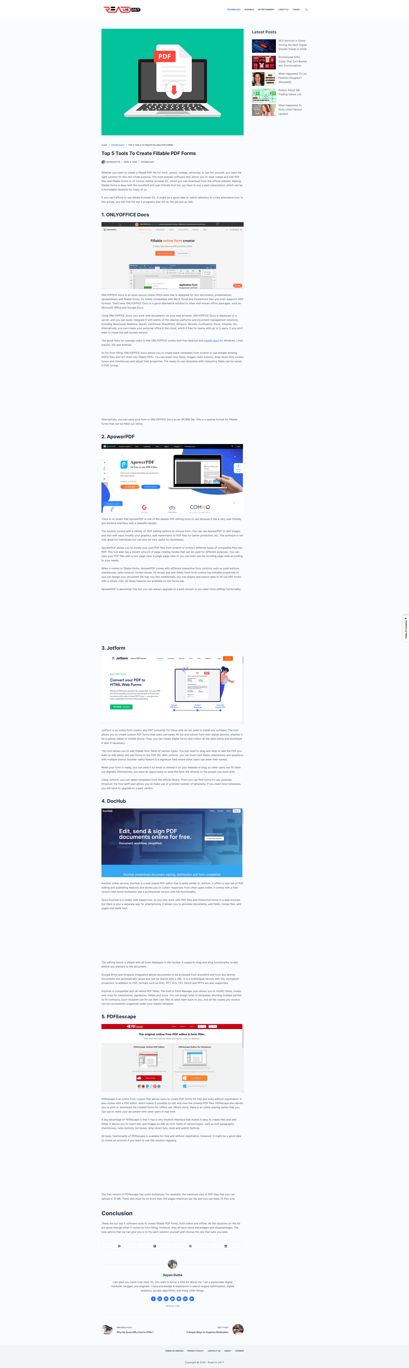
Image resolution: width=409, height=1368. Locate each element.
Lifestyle (283, 9)
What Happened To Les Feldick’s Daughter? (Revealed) (292, 78)
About (227, 1351)
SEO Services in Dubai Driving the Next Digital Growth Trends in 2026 (292, 45)
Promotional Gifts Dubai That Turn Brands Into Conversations (292, 61)
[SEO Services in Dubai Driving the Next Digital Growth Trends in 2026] (264, 46)
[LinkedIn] (226, 1246)
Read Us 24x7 (216, 1362)
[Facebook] (119, 1246)
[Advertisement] (172, 391)
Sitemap (239, 1351)
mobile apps (211, 340)
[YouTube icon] (191, 1298)
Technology (234, 9)
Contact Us (214, 1351)
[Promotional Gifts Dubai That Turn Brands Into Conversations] (264, 62)
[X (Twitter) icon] (172, 1298)
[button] (406, 628)
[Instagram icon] (179, 1298)
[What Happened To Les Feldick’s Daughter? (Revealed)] (264, 79)
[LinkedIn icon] (159, 1298)
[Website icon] (166, 1298)
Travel (296, 9)
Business (249, 9)
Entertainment (266, 9)
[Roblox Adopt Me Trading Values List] (264, 96)
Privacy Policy (195, 1351)
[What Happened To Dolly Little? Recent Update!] (264, 110)
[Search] (306, 9)
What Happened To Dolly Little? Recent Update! (290, 109)
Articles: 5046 (173, 1306)
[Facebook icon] (153, 1298)
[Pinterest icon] (185, 1298)
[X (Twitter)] (155, 1246)
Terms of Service (174, 1351)
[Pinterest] (190, 1246)
